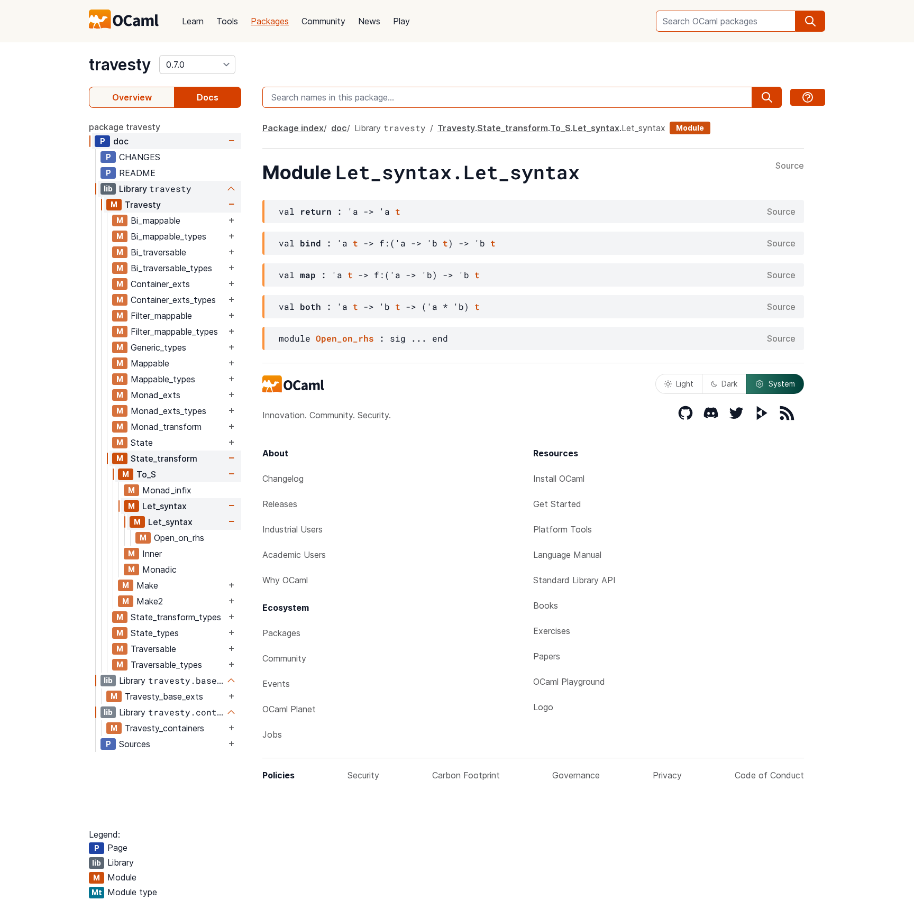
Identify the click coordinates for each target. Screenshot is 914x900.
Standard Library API (574, 580)
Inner (152, 553)
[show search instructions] (807, 97)
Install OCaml (558, 478)
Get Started (557, 504)
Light (684, 383)
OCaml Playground (569, 681)
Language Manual (567, 554)
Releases (279, 504)
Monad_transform (166, 426)
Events (276, 683)
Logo (543, 707)
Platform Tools (562, 529)
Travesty (143, 204)
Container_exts (160, 284)
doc (121, 141)
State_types (155, 633)
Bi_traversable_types (171, 268)
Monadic (159, 569)
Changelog (283, 478)
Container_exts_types (173, 300)
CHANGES (139, 157)
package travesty (124, 127)
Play (401, 21)
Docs (207, 97)
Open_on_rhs (179, 537)
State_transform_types (176, 617)
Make (147, 585)
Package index (293, 128)
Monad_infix (166, 490)
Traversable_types (166, 664)
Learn (193, 21)
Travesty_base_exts (164, 696)
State (142, 442)
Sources (134, 744)
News (369, 21)
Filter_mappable (161, 315)
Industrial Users (292, 529)
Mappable (150, 363)
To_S (146, 474)
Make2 (149, 601)
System (782, 383)
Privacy (667, 775)
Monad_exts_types (168, 411)
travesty (120, 64)
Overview (132, 97)
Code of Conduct (769, 775)
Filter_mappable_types (174, 331)
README (137, 173)
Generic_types (158, 347)
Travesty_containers (164, 728)
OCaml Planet (289, 709)
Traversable (153, 649)
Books (545, 605)
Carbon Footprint (466, 775)
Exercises (551, 631)
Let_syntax (164, 506)
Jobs (272, 734)
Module (690, 127)
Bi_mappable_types (168, 236)
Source (789, 166)
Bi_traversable (158, 252)
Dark (729, 383)
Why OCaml (285, 580)
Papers (546, 656)
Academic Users (294, 554)
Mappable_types (163, 379)
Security (363, 775)
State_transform (164, 458)
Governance (576, 775)
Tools (227, 21)
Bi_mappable (155, 220)
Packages (270, 21)
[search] (810, 21)
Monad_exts (155, 395)
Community (323, 21)
